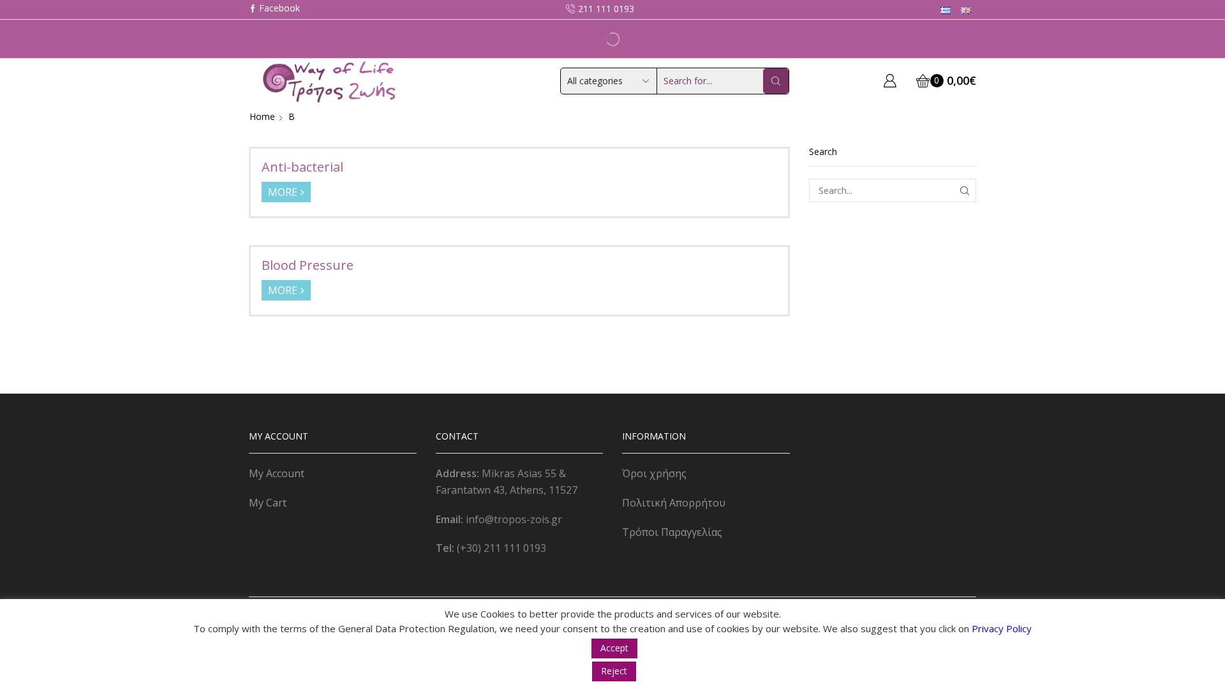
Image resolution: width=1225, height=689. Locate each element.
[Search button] (776, 81)
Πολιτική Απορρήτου (673, 503)
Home (262, 116)
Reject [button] (614, 671)
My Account (276, 473)
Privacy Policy (1002, 628)
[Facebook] (274, 9)
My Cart (267, 503)
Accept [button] (614, 648)
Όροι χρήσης (654, 473)
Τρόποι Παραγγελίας (672, 532)
